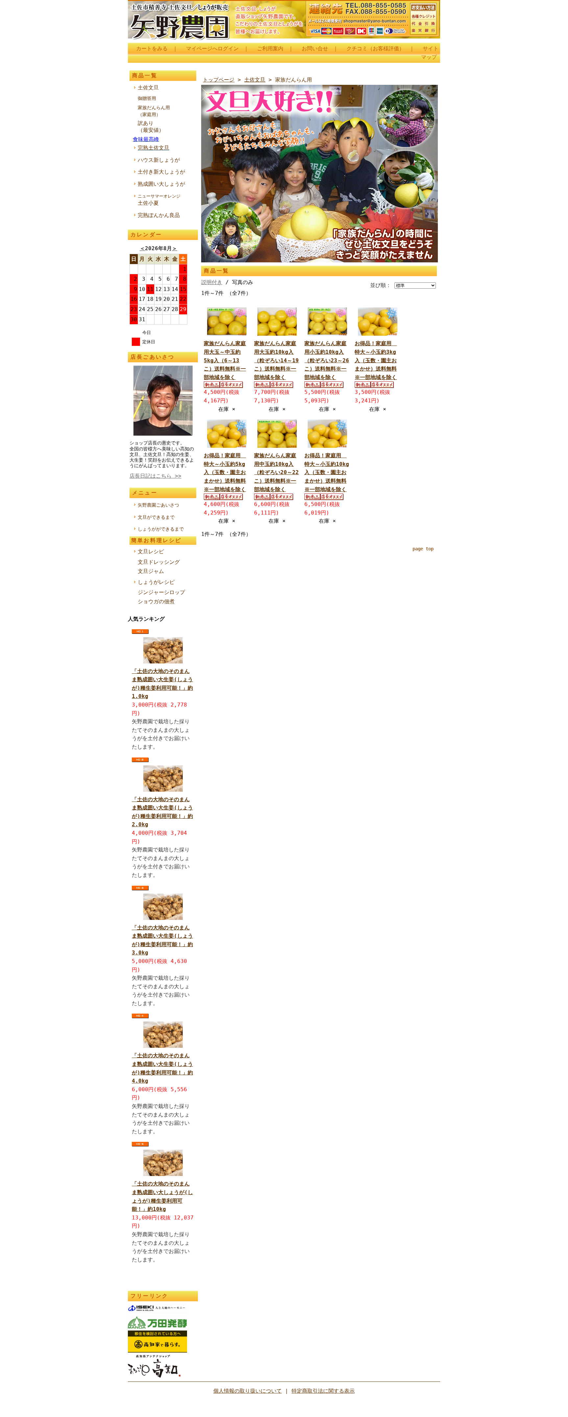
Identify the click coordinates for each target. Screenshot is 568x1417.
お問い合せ (315, 48)
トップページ (218, 80)
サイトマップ (429, 52)
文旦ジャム (151, 571)
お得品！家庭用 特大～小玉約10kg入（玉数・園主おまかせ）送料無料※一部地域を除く (326, 472)
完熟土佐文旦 (153, 148)
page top (423, 548)
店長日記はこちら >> (155, 476)
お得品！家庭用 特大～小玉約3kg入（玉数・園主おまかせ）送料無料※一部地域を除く (376, 360)
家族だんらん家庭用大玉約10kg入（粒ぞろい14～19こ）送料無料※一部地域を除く (276, 360)
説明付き (211, 282)
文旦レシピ (151, 551)
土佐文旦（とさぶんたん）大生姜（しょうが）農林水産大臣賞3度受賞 (284, 21)
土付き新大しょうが (161, 172)
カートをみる (152, 48)
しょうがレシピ (156, 582)
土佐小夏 (159, 200)
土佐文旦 (148, 87)
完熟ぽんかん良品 (159, 215)
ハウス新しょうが (159, 160)
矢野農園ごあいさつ (158, 505)
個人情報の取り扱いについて (247, 1391)
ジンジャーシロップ (161, 592)
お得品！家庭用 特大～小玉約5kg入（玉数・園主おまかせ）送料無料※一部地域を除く (225, 472)
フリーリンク (149, 1296)
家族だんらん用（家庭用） (154, 111)
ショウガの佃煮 (156, 601)
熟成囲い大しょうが (161, 184)
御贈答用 (147, 98)
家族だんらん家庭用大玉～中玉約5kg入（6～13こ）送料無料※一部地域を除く (225, 360)
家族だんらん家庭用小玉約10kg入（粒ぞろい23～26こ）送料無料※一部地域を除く (326, 360)
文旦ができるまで (156, 517)
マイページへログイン (212, 48)
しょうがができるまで (161, 529)
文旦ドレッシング (159, 562)
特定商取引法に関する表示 (323, 1391)
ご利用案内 (270, 48)
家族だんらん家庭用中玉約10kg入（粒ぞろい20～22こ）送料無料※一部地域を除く (276, 472)
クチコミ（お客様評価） (375, 48)
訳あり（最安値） (151, 126)
